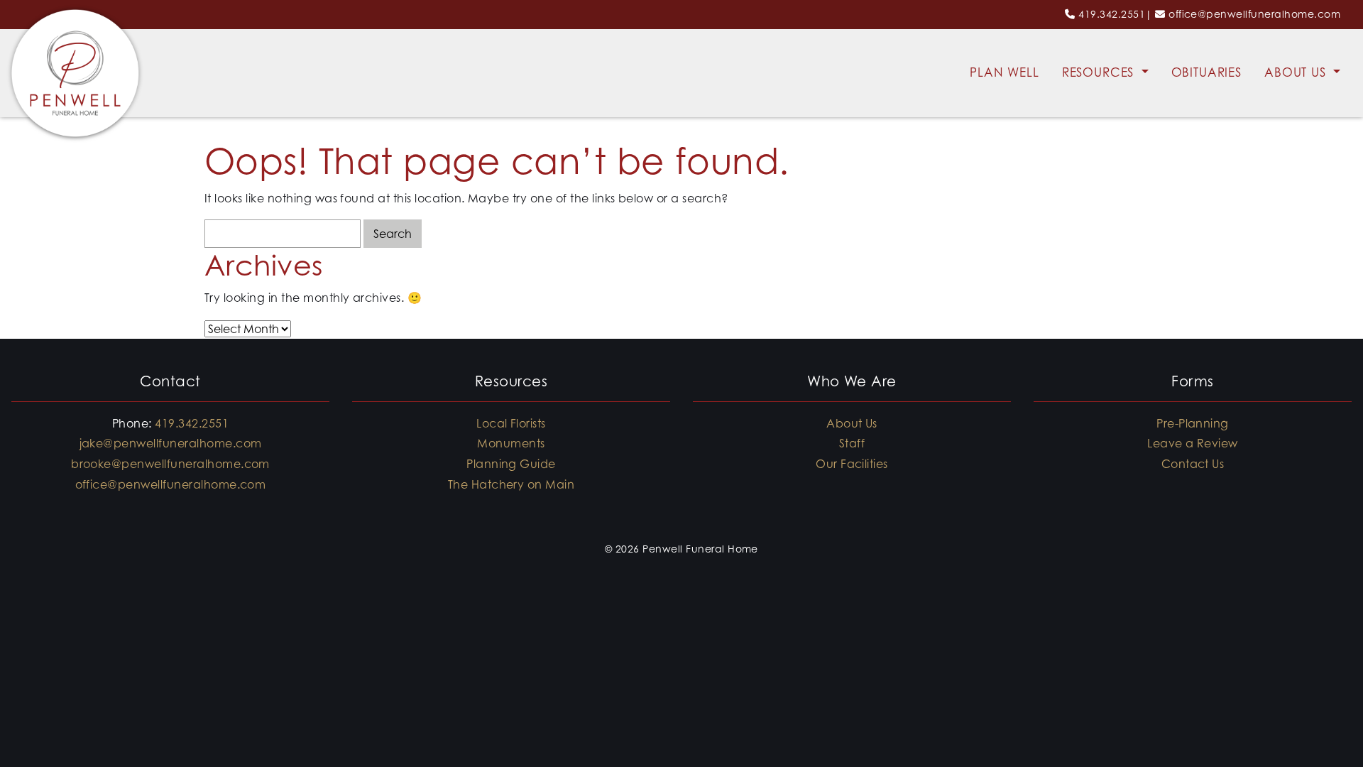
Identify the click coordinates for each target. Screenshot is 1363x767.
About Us (1297, 72)
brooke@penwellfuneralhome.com (170, 464)
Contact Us (1193, 464)
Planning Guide (511, 464)
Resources (1100, 72)
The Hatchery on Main (511, 484)
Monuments (510, 443)
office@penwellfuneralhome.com (1254, 14)
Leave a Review (1192, 443)
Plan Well (1004, 72)
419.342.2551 (1111, 14)
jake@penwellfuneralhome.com (171, 443)
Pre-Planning (1192, 423)
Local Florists (511, 423)
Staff (852, 443)
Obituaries (1206, 72)
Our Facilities (852, 464)
